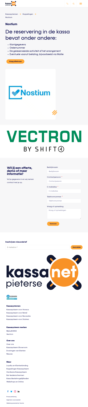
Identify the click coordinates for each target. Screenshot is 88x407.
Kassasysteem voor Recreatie (18, 316)
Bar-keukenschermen (15, 375)
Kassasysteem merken (16, 327)
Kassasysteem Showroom (16, 347)
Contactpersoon (54, 177)
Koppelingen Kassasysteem (17, 369)
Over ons (10, 344)
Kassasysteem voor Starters (17, 319)
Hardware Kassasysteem (16, 372)
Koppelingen (28, 14)
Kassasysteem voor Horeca (17, 310)
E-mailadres (52, 187)
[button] (81, 4)
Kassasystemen (13, 306)
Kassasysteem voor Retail (16, 313)
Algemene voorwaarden (13, 400)
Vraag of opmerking (55, 206)
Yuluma (22, 403)
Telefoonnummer (54, 197)
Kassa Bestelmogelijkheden (17, 379)
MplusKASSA (11, 331)
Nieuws (9, 354)
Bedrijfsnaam (52, 167)
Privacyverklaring (11, 396)
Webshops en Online (15, 382)
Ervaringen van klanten (16, 351)
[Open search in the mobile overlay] (74, 3)
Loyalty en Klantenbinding (17, 366)
